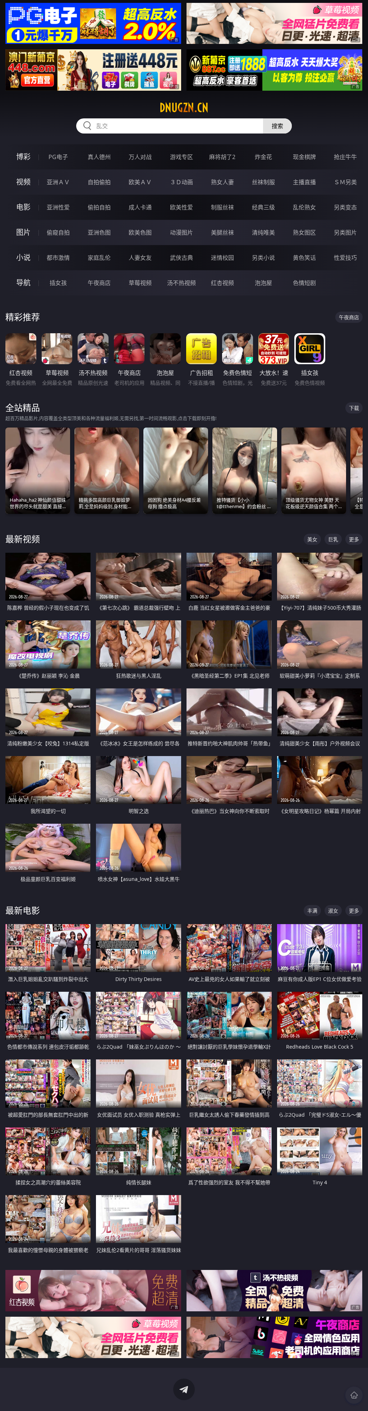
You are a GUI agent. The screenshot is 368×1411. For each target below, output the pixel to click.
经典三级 (263, 207)
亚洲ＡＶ (58, 182)
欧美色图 (140, 232)
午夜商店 (99, 283)
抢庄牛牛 (345, 157)
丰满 (312, 910)
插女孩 (58, 283)
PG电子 (58, 157)
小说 (23, 257)
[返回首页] (354, 1395)
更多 (354, 539)
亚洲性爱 (58, 207)
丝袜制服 (263, 182)
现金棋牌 (304, 157)
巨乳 (333, 539)
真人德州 (99, 157)
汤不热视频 (181, 283)
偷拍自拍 (99, 207)
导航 (23, 283)
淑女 (333, 910)
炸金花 (263, 157)
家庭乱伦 (99, 258)
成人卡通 (140, 207)
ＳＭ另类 (345, 182)
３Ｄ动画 (181, 182)
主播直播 (304, 182)
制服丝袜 (222, 207)
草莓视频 (140, 283)
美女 (312, 539)
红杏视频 (222, 283)
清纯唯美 (263, 232)
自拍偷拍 (99, 182)
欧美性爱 (181, 207)
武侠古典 (181, 258)
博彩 (23, 157)
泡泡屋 (263, 283)
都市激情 (58, 258)
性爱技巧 (345, 258)
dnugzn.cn (184, 107)
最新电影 (22, 910)
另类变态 (345, 207)
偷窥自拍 (58, 232)
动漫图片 (181, 232)
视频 (23, 182)
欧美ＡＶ (140, 182)
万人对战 (140, 157)
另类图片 (345, 232)
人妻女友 (140, 258)
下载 (354, 407)
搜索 (277, 126)
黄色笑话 (304, 258)
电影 (23, 207)
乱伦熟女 (304, 207)
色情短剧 (304, 283)
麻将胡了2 (222, 157)
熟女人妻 (222, 182)
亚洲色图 (99, 232)
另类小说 (263, 258)
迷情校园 (222, 258)
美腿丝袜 (222, 232)
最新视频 (22, 539)
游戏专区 (181, 157)
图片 (23, 232)
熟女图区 (304, 232)
